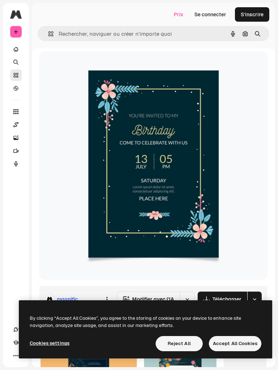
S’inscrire (252, 14)
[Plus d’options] (107, 299)
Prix (179, 14)
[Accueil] (16, 49)
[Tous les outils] (16, 111)
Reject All (179, 343)
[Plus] (16, 355)
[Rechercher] (16, 62)
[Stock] (16, 75)
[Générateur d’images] (16, 137)
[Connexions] (16, 329)
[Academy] (16, 342)
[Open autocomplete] (48, 33)
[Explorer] (16, 88)
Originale (86, 64)
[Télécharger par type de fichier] (254, 299)
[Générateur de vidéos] (16, 150)
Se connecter (210, 14)
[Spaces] (16, 124)
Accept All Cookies (235, 343)
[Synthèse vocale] (16, 163)
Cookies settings (50, 343)
